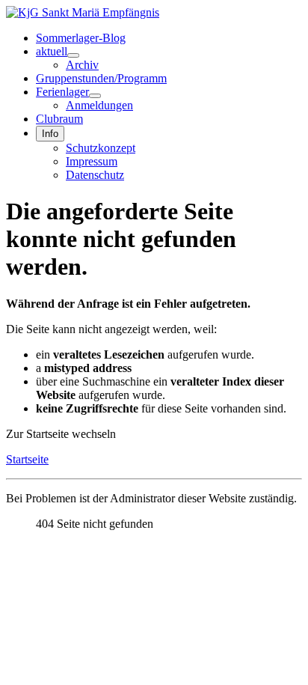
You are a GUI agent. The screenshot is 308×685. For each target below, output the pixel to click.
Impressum (91, 161)
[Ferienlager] (95, 96)
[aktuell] (73, 55)
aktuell (51, 51)
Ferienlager (62, 91)
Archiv (82, 64)
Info (50, 133)
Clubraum (59, 118)
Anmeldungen (99, 105)
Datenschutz (95, 174)
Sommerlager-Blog (81, 37)
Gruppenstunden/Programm (101, 78)
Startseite (27, 459)
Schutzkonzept (100, 147)
